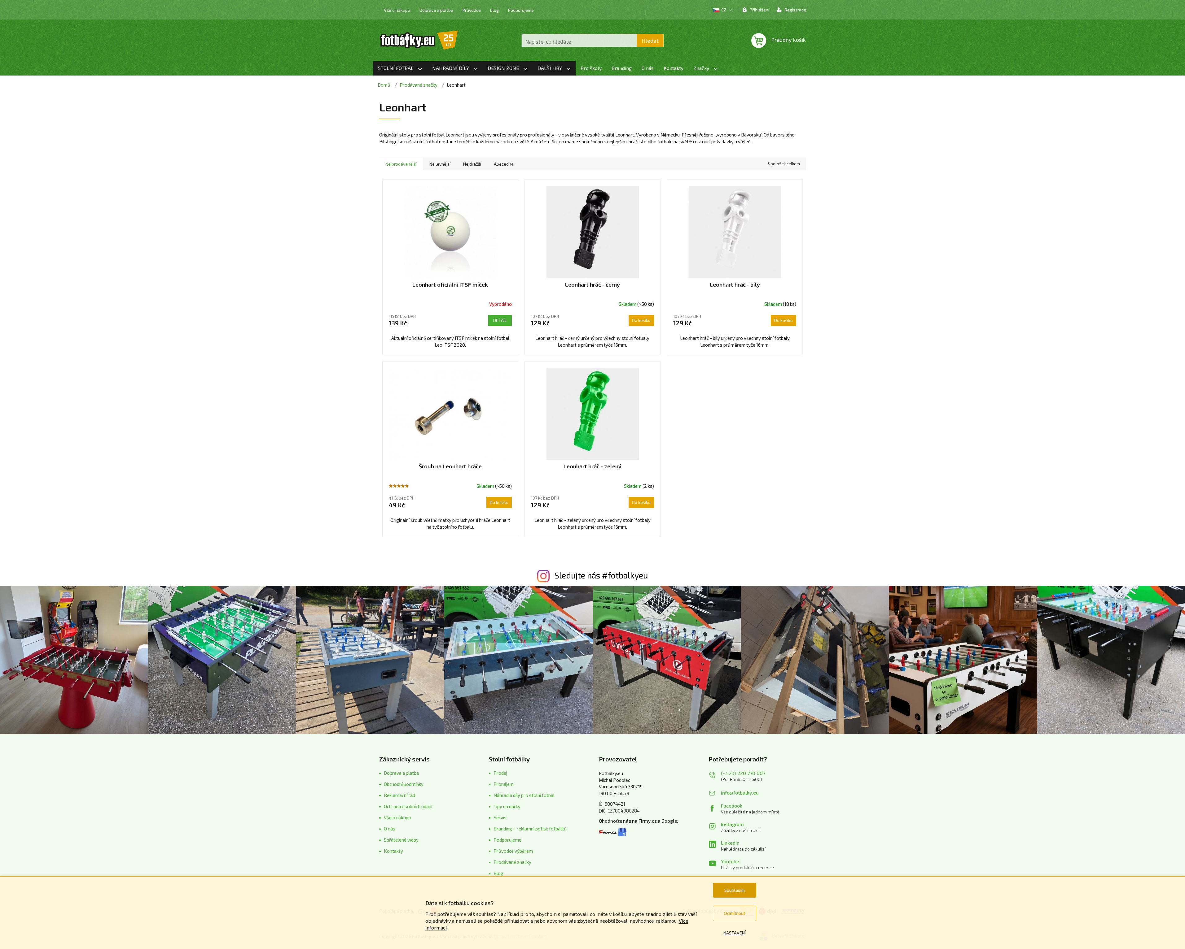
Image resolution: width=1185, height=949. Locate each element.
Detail (500, 320)
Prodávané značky (512, 862)
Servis (500, 817)
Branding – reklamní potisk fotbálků (530, 828)
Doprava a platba (436, 10)
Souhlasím (734, 890)
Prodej (500, 773)
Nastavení (734, 932)
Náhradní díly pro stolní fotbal (524, 795)
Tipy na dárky (507, 806)
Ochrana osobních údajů (408, 806)
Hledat (650, 40)
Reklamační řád (399, 795)
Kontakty (393, 851)
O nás (389, 828)
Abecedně (504, 164)
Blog (494, 10)
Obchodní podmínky (404, 784)
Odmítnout (734, 913)
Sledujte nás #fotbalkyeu (601, 575)
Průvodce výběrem (513, 851)
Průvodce (472, 10)
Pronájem (504, 784)
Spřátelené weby (401, 840)
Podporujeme (521, 10)
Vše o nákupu (397, 10)
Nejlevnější (439, 164)
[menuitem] (400, 68)
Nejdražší (472, 164)
